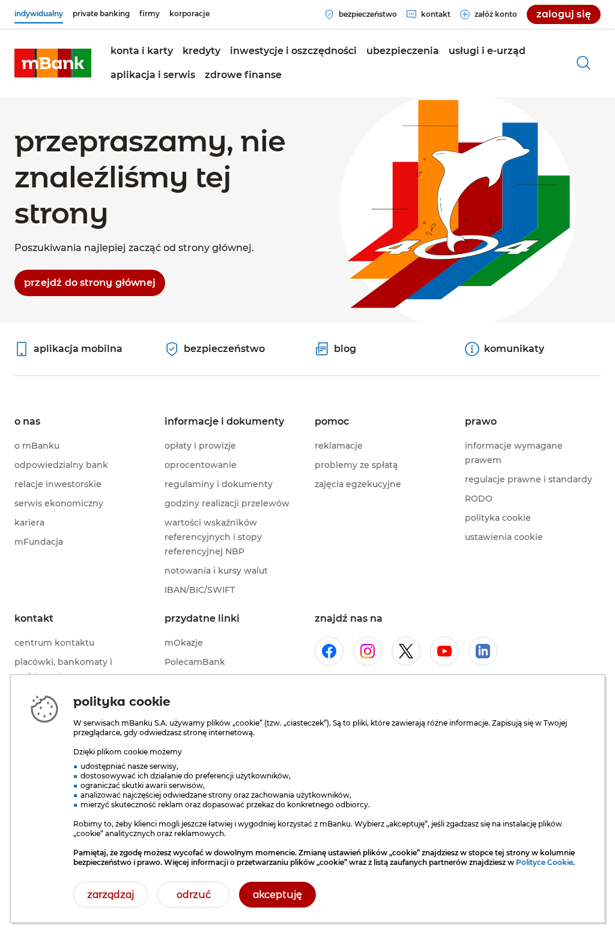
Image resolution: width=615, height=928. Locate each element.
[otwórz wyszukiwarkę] (583, 63)
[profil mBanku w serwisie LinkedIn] (482, 651)
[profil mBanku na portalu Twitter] (406, 651)
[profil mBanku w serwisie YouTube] (444, 651)
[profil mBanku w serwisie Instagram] (367, 651)
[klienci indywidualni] (52, 63)
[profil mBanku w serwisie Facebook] (329, 651)
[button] (142, 51)
